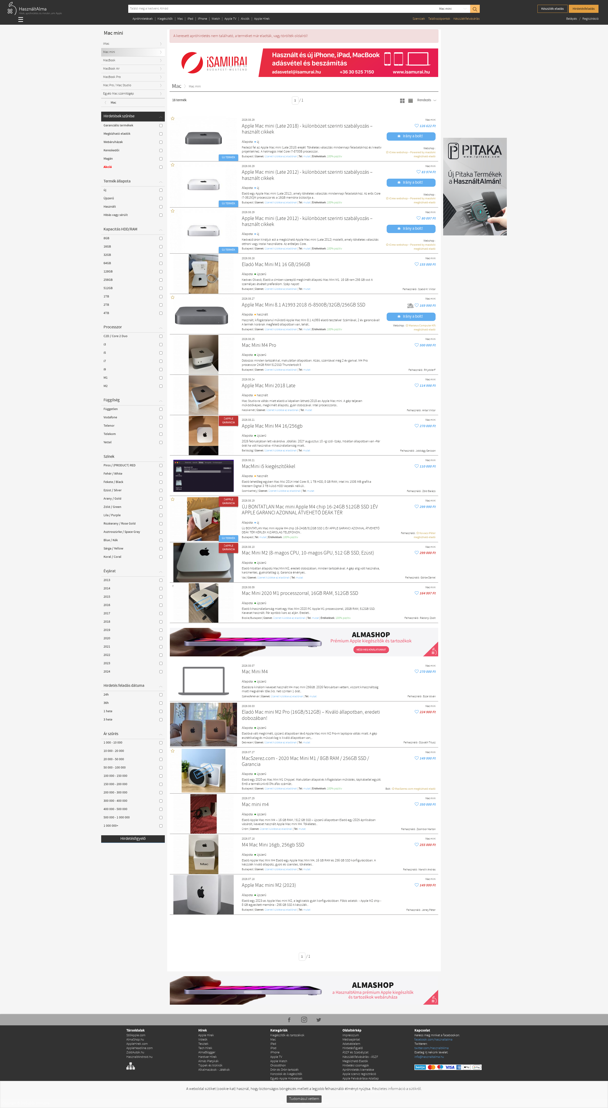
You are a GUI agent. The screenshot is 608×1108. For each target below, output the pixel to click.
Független (111, 409)
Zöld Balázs (429, 491)
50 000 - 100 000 (115, 767)
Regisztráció (590, 19)
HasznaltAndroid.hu (139, 1057)
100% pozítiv (334, 156)
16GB (107, 246)
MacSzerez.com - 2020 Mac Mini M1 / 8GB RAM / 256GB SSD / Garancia (305, 762)
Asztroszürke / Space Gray (122, 532)
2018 (107, 622)
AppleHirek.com (137, 1044)
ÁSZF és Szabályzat (355, 1052)
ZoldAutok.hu (135, 1052)
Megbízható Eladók (355, 1061)
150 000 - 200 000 (115, 784)
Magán (108, 159)
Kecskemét (248, 410)
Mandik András (427, 870)
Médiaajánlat (351, 1039)
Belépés (572, 19)
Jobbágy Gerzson (426, 451)
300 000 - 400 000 (115, 801)
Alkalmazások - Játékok (214, 1070)
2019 (107, 630)
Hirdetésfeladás (584, 9)
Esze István (429, 696)
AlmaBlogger (206, 1052)
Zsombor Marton (426, 829)
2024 (107, 671)
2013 (107, 580)
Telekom (110, 434)
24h (106, 694)
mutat (306, 156)
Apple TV (230, 19)
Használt (110, 207)
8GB (106, 238)
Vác (244, 578)
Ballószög (247, 451)
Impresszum (350, 1035)
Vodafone (110, 417)
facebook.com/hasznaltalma (433, 1039)
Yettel (108, 442)
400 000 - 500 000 (115, 809)
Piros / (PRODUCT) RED (120, 465)
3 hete (108, 719)
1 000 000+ (111, 826)
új (105, 190)
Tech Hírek (205, 1048)
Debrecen (247, 743)
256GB (108, 280)
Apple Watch (278, 1061)
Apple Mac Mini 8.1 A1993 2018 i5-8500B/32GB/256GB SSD (303, 305)
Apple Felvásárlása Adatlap (360, 1078)
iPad (190, 19)
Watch (216, 19)
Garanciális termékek (118, 125)
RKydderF (430, 370)
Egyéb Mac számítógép (118, 93)
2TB (106, 305)
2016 (107, 605)
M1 (106, 378)
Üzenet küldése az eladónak (281, 156)
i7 (105, 361)
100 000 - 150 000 (115, 776)
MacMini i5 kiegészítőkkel (268, 467)
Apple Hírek (262, 19)
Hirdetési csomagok (355, 1065)
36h (106, 703)
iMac (106, 44)
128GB (108, 271)
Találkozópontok (439, 19)
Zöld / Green (112, 507)
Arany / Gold (112, 499)
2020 (107, 638)
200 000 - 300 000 (115, 792)
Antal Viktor (429, 410)
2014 (107, 588)
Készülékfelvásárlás (466, 19)
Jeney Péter (429, 910)
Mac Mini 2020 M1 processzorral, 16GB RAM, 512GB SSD (300, 594)
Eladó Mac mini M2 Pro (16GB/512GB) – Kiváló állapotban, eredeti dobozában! (311, 715)
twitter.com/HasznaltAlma (431, 1048)
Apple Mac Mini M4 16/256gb (272, 426)
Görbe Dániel (428, 578)
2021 (107, 647)
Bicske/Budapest (252, 618)
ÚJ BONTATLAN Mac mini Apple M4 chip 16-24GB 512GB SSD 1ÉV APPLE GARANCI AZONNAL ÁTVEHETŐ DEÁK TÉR (310, 510)
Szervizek (419, 19)
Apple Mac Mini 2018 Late (268, 386)
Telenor (109, 426)
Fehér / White (113, 474)
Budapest (247, 156)
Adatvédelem (351, 1044)
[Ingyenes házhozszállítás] (411, 305)
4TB (106, 313)
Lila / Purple (112, 515)
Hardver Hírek (207, 1057)
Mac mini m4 (255, 805)
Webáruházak (113, 142)
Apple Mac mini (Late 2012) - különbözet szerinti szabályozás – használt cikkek (307, 175)
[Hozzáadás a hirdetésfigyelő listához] (417, 126)
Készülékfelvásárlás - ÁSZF (360, 1057)
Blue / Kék (111, 540)
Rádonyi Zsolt (428, 618)
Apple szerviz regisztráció (359, 1074)
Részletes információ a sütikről (396, 1089)
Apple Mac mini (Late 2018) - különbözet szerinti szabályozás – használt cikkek (307, 129)
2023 (107, 663)
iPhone (202, 19)
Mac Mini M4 (255, 672)
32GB (107, 255)
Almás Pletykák (208, 1061)
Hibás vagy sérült (116, 215)
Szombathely (249, 491)
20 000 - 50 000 (114, 759)
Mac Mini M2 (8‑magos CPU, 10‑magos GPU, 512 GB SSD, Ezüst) (308, 553)
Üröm (245, 829)
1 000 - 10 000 (113, 742)
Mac (180, 19)
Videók (203, 1039)
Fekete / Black (113, 482)
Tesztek (203, 1044)
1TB (106, 296)
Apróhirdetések (143, 19)
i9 (105, 369)
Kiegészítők (165, 19)
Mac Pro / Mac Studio (117, 85)
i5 (105, 353)
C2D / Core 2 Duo (116, 336)
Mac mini (445, 9)
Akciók (245, 19)
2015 (107, 597)
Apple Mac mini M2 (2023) (269, 885)
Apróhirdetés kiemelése (358, 1070)
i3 (105, 344)
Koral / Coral (112, 557)
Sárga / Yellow (113, 548)
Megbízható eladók (117, 134)
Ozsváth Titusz (427, 743)
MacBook (109, 60)
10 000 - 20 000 (114, 751)
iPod (273, 1048)
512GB (108, 288)
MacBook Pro (112, 77)
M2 (106, 386)
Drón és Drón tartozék (284, 1070)
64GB (107, 263)
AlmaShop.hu (135, 1039)
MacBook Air (111, 69)
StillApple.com (135, 1035)
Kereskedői (111, 150)
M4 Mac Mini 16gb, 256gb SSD (273, 845)
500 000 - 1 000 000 (117, 817)
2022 (107, 655)
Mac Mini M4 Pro (259, 346)
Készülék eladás (552, 9)
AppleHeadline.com (139, 1048)
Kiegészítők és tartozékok (287, 1035)
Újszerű (109, 198)
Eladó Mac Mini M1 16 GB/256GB (276, 265)
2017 (107, 613)
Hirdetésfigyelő (133, 838)
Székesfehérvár (250, 696)
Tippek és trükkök (210, 1065)
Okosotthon (278, 1065)
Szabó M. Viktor (427, 289)
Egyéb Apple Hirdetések (286, 1078)
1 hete (108, 711)
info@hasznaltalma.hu (429, 1057)
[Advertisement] (304, 930)
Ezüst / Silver (113, 490)
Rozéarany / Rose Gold (120, 523)
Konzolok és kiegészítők (286, 1074)
